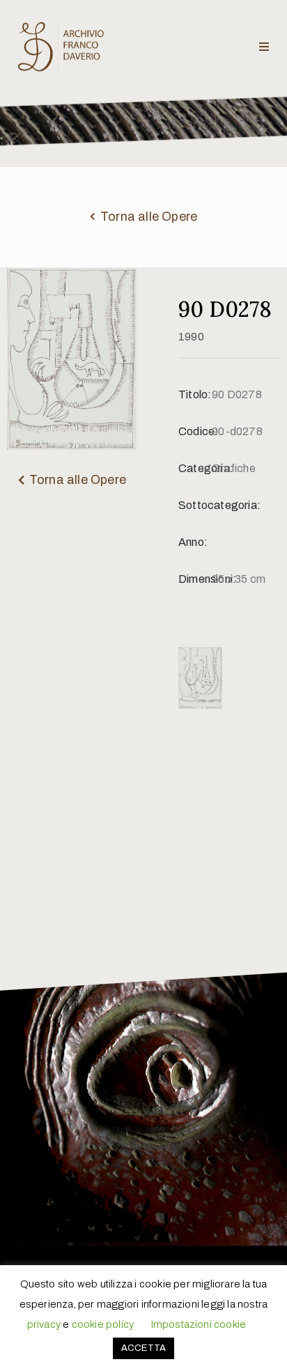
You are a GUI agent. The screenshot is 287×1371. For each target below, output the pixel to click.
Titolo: (194, 394)
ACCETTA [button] (143, 1348)
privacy (44, 1324)
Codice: (195, 431)
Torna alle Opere (148, 217)
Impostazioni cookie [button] (198, 1324)
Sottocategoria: (195, 505)
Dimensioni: (195, 579)
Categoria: (195, 468)
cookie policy (103, 1324)
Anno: (193, 542)
